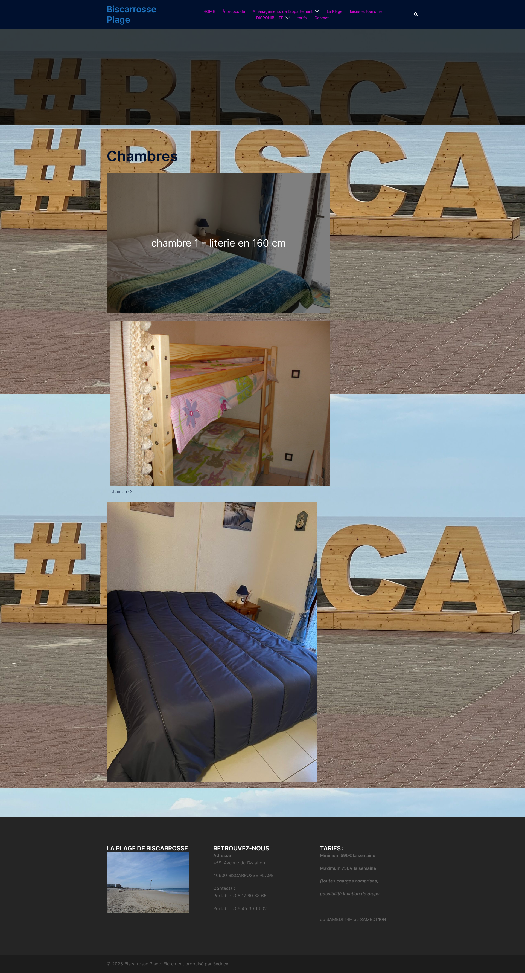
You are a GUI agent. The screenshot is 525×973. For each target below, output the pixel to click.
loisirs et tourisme (366, 11)
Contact (321, 17)
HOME (209, 11)
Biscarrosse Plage (131, 14)
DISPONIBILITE (269, 17)
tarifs (302, 17)
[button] (416, 14)
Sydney (220, 963)
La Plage (334, 11)
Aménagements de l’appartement (283, 11)
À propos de (234, 11)
